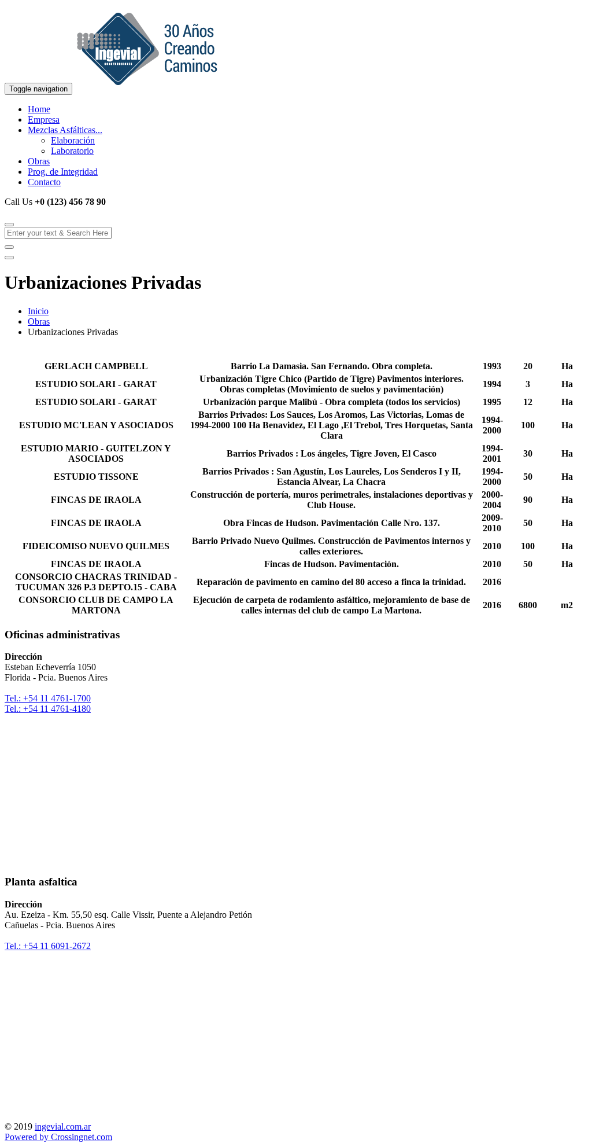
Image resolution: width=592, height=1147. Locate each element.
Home (39, 109)
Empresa (44, 119)
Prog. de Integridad (63, 172)
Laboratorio (72, 151)
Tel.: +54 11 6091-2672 (48, 946)
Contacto (44, 182)
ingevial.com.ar (63, 1126)
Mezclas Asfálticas (65, 130)
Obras (39, 161)
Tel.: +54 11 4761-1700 (48, 698)
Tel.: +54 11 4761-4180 (48, 709)
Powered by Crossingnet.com (58, 1137)
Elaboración (73, 140)
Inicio (38, 311)
